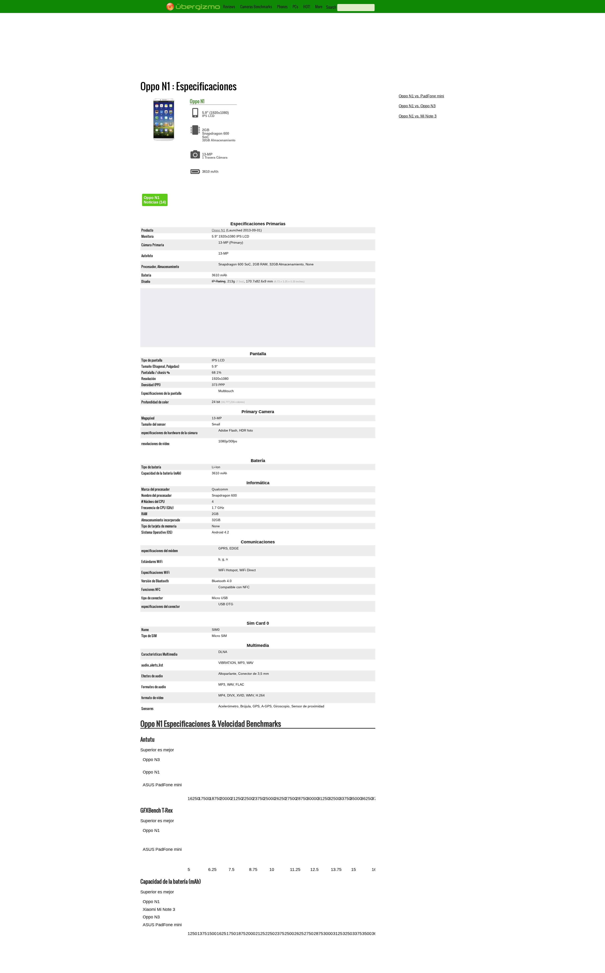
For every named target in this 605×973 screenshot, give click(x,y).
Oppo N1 (218, 230)
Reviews (229, 6)
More (318, 6)
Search (331, 7)
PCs (295, 6)
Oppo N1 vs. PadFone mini (421, 96)
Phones (282, 6)
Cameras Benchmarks (256, 6)
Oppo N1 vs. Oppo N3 (417, 106)
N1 (202, 101)
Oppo (194, 101)
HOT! (306, 6)
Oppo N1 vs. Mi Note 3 (417, 116)
